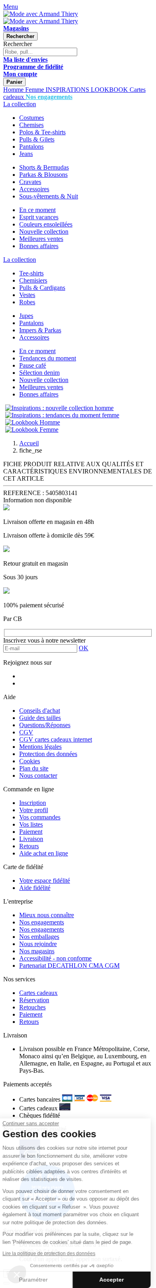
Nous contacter (38, 775)
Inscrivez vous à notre (44, 640)
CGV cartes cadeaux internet (55, 739)
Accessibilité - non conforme (55, 958)
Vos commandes (39, 817)
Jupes (26, 315)
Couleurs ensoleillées (45, 224)
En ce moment (37, 209)
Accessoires (34, 189)
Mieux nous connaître (46, 915)
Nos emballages (39, 936)
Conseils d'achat (39, 710)
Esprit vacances (38, 217)
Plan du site (33, 768)
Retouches (32, 1007)
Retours (29, 846)
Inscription (32, 802)
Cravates (30, 181)
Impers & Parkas (40, 330)
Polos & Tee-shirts (42, 132)
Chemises (31, 124)
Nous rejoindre (38, 943)
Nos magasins (36, 951)
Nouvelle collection (43, 231)
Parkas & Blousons (43, 174)
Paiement (30, 831)
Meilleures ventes (41, 238)
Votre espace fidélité (44, 880)
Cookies (29, 761)
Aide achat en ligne (43, 853)
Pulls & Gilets (36, 139)
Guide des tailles (40, 717)
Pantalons (31, 146)
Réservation (34, 1000)
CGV (26, 732)
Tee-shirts (31, 273)
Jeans (26, 153)
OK (83, 648)
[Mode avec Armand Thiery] (40, 13)
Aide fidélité (34, 887)
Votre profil (33, 810)
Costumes (31, 117)
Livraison (31, 838)
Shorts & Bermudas (44, 167)
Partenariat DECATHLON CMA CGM (69, 965)
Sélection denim (39, 372)
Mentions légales (40, 746)
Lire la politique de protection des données (54, 1253)
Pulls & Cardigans (42, 287)
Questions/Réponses (44, 725)
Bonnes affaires (38, 246)
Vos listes (31, 824)
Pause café (32, 365)
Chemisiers (33, 280)
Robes (27, 302)
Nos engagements (41, 922)
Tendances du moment (47, 358)
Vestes (27, 294)
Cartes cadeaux (38, 992)
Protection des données (48, 753)
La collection (19, 104)
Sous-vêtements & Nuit (48, 196)
